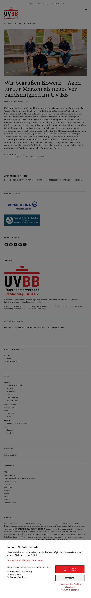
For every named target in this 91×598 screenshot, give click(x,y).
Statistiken (15, 574)
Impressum (37, 560)
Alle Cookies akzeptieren (70, 569)
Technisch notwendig (21, 571)
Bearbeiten (70, 578)
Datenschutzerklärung (18, 560)
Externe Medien (18, 577)
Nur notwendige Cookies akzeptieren (70, 585)
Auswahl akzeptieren (70, 590)
